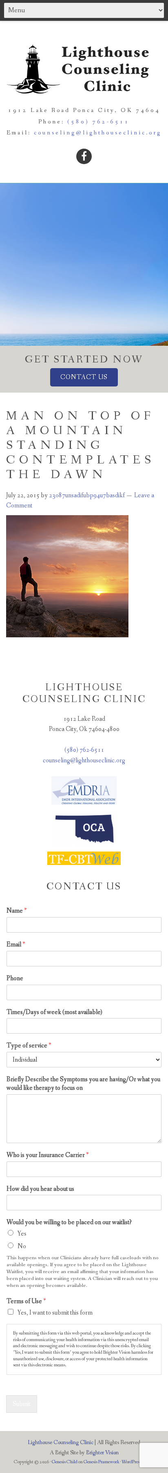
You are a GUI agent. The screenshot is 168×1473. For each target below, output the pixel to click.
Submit (22, 1404)
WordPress (131, 1462)
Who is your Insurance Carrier (47, 1155)
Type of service (29, 1046)
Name (17, 911)
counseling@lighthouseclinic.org (97, 133)
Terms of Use (26, 1301)
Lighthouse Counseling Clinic (60, 1442)
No (22, 1246)
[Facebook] (84, 156)
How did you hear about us (40, 1189)
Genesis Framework (101, 1462)
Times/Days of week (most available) (54, 1012)
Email (16, 945)
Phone (15, 979)
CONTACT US (84, 377)
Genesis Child (64, 1462)
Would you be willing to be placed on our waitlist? (69, 1222)
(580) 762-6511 (98, 122)
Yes (22, 1233)
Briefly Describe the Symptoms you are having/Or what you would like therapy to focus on (83, 1084)
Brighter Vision (102, 1452)
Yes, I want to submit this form (55, 1312)
